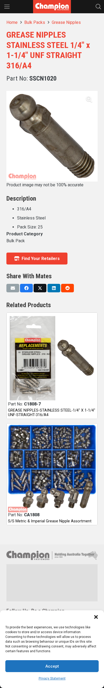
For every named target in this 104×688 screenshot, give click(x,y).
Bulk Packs (34, 22)
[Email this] (12, 288)
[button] (96, 617)
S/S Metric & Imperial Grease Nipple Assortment (49, 521)
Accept (52, 666)
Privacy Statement (52, 678)
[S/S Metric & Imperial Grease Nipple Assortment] (52, 468)
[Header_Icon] (52, 6)
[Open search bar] (98, 6)
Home (12, 22)
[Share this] (26, 288)
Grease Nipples (66, 22)
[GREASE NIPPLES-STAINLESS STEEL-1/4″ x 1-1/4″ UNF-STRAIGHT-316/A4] (52, 358)
